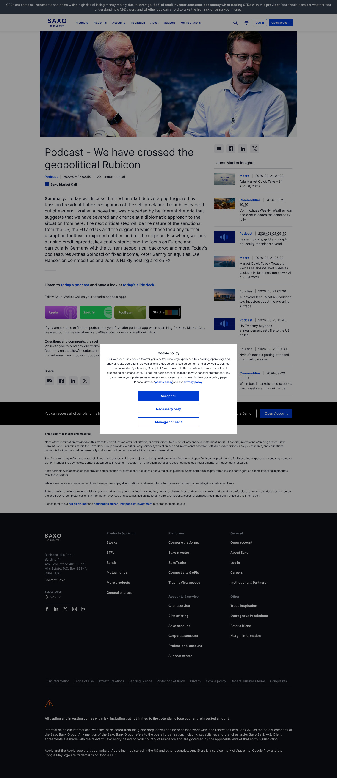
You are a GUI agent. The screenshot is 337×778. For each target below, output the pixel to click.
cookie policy (164, 382)
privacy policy (193, 382)
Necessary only (168, 409)
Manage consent (168, 422)
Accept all (169, 396)
